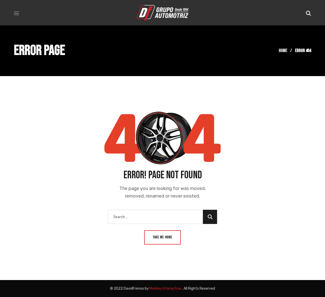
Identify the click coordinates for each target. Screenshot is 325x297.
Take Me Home (162, 237)
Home (283, 50)
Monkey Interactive (165, 288)
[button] (308, 12)
